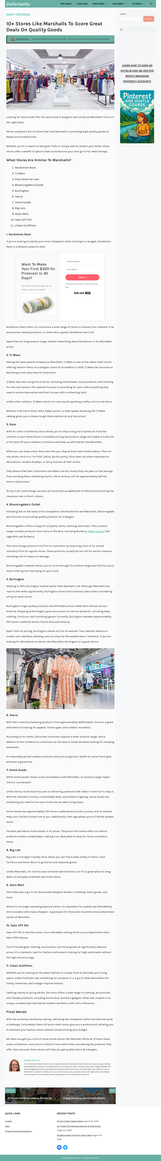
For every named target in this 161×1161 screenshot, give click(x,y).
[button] (38, 305)
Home (9, 13)
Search (123, 14)
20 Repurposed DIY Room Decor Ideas (74, 1135)
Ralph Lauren (96, 531)
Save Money (23, 13)
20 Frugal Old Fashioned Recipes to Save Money (79, 1126)
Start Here (82, 4)
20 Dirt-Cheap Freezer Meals (70, 1121)
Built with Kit (82, 293)
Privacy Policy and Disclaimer (18, 1131)
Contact (8, 1121)
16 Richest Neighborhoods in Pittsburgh (30, 1098)
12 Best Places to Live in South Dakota (84, 1098)
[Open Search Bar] (151, 4)
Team (7, 1126)
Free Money (66, 4)
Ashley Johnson (22, 39)
